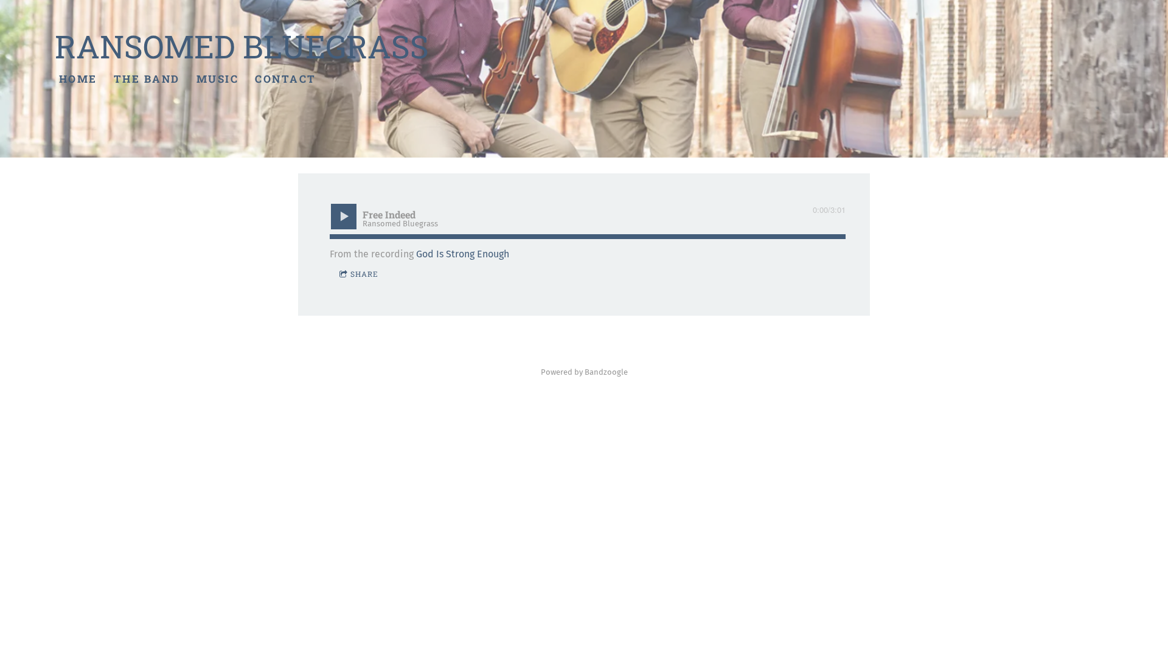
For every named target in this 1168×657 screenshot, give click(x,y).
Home (78, 79)
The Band (147, 79)
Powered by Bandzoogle (584, 372)
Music (217, 79)
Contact (285, 79)
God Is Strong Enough (462, 254)
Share (364, 274)
